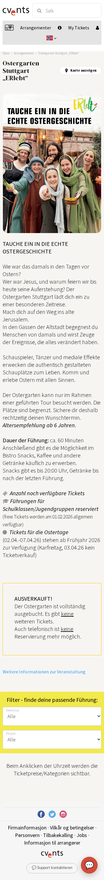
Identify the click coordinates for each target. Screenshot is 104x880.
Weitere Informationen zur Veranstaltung (44, 672)
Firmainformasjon (27, 827)
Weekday (12, 710)
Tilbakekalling (58, 835)
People (11, 733)
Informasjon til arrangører (52, 842)
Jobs (82, 835)
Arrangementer (24, 53)
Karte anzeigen (83, 70)
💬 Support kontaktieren (52, 868)
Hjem (6, 53)
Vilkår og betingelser (72, 827)
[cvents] (15, 10)
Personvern (27, 835)
